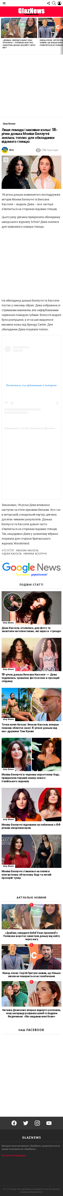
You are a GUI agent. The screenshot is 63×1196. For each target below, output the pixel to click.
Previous (1, 35)
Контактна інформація (14, 1155)
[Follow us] (48, 3)
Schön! (8, 550)
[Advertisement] (31, 86)
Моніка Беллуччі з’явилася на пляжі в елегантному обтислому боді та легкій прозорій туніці (26, 874)
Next (61, 35)
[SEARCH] (54, 3)
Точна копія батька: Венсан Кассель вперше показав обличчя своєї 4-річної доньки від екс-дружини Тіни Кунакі (30, 728)
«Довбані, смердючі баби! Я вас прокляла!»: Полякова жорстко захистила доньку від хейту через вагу (31, 936)
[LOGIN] (59, 3)
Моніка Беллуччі (36, 554)
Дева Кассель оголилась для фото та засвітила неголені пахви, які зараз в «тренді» (31, 629)
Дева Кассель (12, 554)
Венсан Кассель (28, 550)
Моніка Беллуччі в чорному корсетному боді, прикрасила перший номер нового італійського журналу (31, 778)
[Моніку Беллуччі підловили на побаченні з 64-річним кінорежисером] (31, 804)
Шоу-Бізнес (8, 623)
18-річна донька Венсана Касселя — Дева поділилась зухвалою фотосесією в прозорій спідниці (30, 678)
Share (5, 159)
